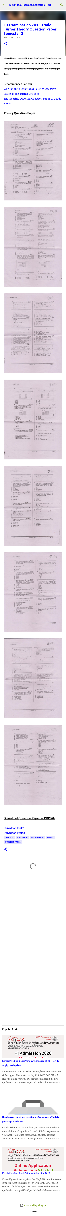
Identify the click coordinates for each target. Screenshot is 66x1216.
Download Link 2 (14, 832)
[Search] (62, 5)
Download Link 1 (14, 828)
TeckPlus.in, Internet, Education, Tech (30, 5)
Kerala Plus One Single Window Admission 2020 (26, 1173)
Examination (37, 838)
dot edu (9, 838)
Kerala (50, 838)
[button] (5, 43)
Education (22, 838)
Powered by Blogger (34, 1205)
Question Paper (13, 842)
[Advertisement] (33, 915)
